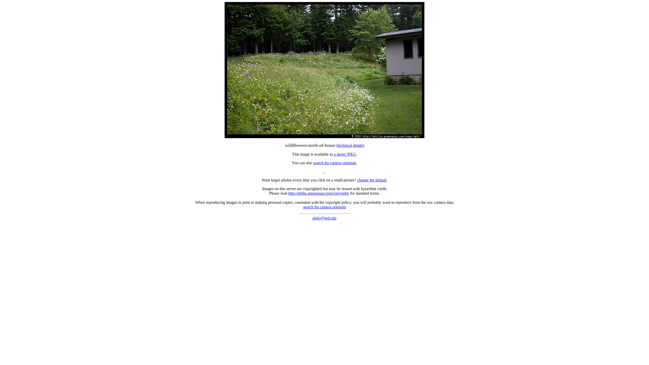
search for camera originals (334, 163)
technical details (350, 145)
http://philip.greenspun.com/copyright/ (318, 193)
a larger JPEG (345, 154)
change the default (371, 180)
